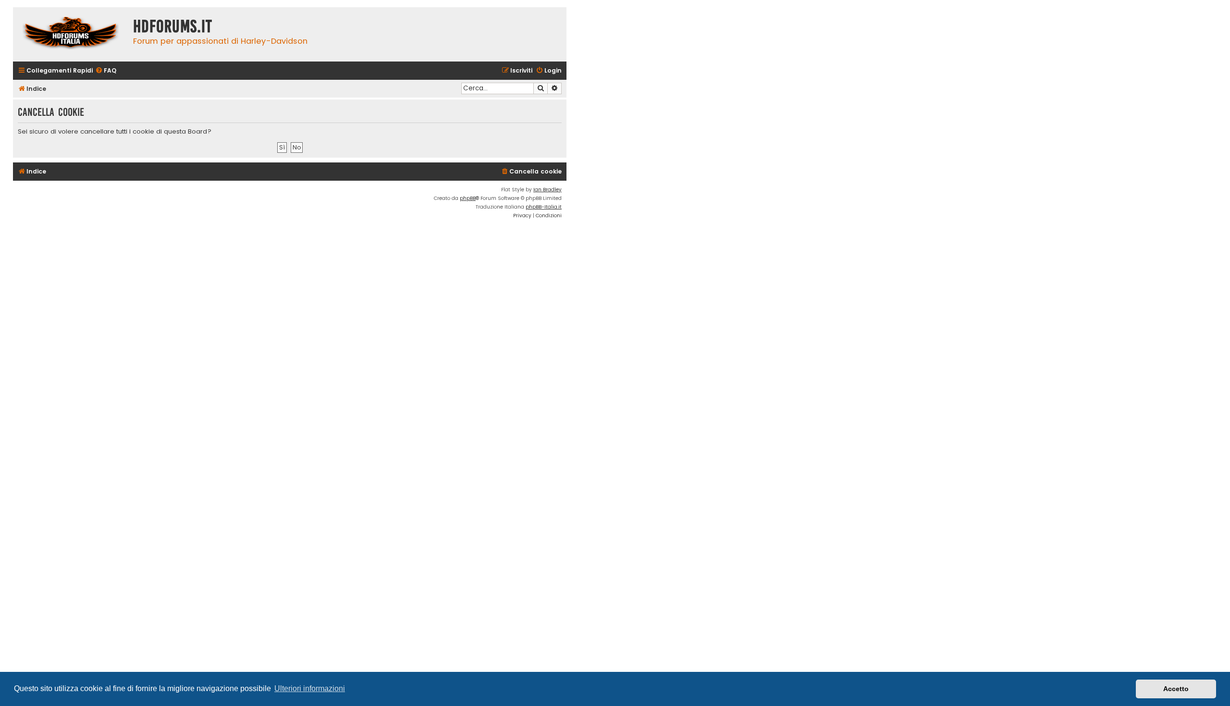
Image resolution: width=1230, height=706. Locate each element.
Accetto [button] (1176, 689)
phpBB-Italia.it (544, 207)
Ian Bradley (547, 189)
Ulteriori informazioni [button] (309, 688)
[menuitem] (105, 70)
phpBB (468, 198)
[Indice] (70, 34)
